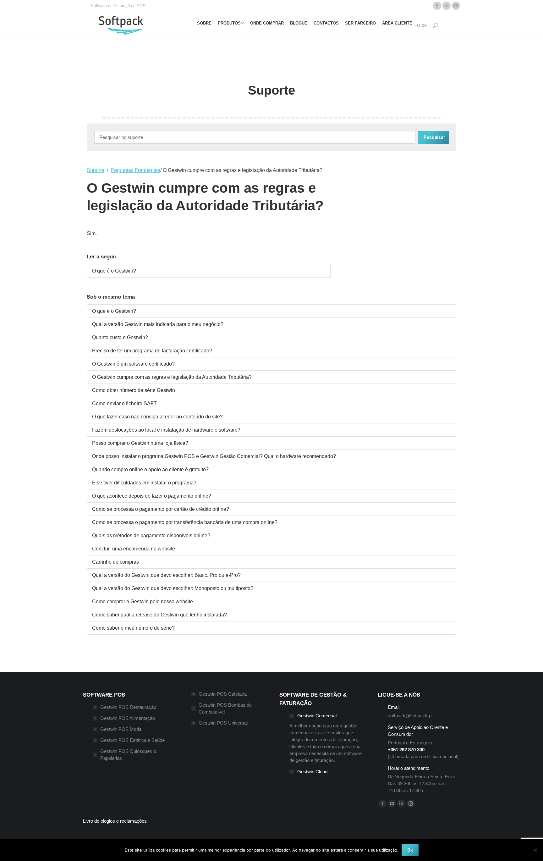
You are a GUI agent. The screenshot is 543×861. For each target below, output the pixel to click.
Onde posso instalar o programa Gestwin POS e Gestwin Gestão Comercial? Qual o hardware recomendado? (214, 456)
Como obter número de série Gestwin (133, 390)
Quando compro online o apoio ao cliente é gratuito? (150, 469)
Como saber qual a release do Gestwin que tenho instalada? (159, 614)
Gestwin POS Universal (223, 723)
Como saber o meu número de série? (133, 628)
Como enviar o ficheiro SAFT (124, 403)
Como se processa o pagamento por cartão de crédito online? (160, 509)
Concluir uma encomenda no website (133, 548)
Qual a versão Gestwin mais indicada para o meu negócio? (157, 324)
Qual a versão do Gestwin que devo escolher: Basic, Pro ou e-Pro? (166, 575)
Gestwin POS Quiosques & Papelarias (128, 754)
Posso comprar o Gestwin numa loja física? (140, 443)
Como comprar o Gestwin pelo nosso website (142, 601)
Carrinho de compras (115, 562)
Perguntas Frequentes (135, 170)
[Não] (535, 850)
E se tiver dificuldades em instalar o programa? (144, 482)
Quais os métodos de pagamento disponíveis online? (151, 535)
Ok (410, 850)
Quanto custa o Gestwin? (120, 337)
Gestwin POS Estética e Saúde (132, 740)
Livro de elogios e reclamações (115, 821)
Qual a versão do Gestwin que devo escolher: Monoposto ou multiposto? (172, 588)
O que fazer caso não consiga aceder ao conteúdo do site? (157, 416)
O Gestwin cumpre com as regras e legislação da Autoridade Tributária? (172, 377)
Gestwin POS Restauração (128, 707)
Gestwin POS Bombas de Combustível (225, 708)
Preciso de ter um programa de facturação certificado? (152, 350)
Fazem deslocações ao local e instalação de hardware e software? (166, 430)
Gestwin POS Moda (120, 729)
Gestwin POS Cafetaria (223, 694)
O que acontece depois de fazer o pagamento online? (151, 496)
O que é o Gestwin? (114, 270)
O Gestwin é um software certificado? (133, 364)
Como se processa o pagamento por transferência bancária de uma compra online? (184, 522)
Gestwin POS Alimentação (127, 718)
